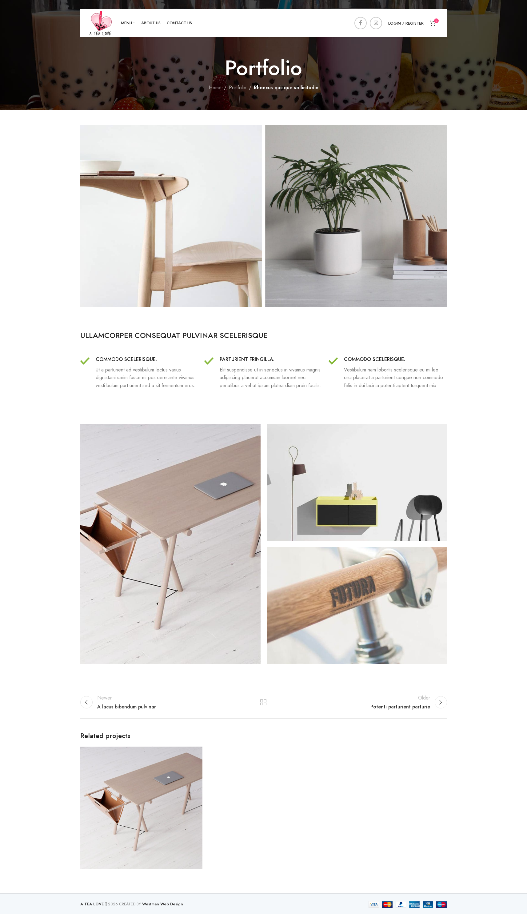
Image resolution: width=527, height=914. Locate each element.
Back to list (263, 702)
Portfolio (237, 87)
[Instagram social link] (376, 23)
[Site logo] (101, 22)
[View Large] (194, 753)
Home (215, 87)
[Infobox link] (139, 373)
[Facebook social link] (360, 23)
